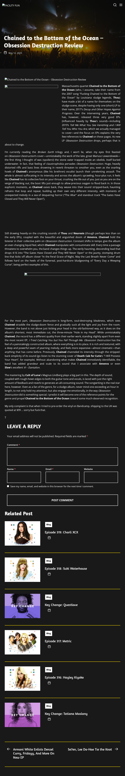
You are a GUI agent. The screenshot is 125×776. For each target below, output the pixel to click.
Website (88, 469)
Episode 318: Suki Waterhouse (66, 568)
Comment (13, 444)
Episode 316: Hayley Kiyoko (64, 677)
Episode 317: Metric (58, 641)
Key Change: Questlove (61, 605)
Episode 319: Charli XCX (61, 532)
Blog (48, 524)
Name (11, 469)
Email (49, 469)
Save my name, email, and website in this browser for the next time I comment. (52, 486)
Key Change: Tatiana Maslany (66, 713)
